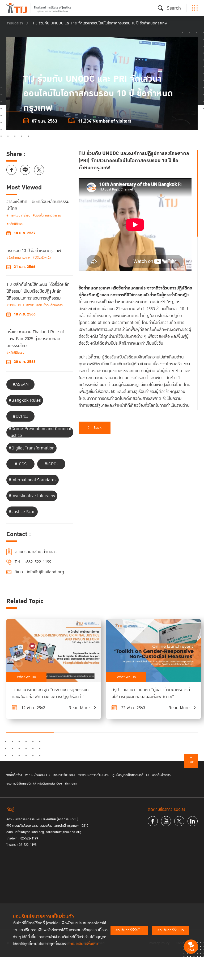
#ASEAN (20, 384)
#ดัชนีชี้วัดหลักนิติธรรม (47, 215)
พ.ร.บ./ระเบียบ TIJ (37, 775)
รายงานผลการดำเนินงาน (93, 775)
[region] (138, 280)
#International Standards (32, 480)
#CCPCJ (20, 416)
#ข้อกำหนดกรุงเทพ (18, 257)
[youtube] (166, 821)
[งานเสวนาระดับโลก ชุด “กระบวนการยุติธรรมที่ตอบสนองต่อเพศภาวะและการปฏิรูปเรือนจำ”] (53, 650)
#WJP (30, 305)
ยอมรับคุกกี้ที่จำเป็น (129, 930)
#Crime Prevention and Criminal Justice (39, 432)
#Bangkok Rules (24, 400)
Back (97, 427)
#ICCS (21, 464)
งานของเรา (14, 23)
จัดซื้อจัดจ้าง (14, 775)
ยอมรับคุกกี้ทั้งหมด (171, 930)
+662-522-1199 (37, 561)
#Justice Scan (22, 511)
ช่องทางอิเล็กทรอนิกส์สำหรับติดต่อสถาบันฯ (34, 783)
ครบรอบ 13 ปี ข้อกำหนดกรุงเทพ (33, 250)
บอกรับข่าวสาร (161, 775)
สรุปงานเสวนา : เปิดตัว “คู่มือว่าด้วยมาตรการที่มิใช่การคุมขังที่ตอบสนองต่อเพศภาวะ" (151, 693)
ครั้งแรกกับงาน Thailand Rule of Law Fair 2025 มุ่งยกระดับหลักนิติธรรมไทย (35, 338)
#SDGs (11, 305)
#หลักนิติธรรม (15, 224)
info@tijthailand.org (45, 572)
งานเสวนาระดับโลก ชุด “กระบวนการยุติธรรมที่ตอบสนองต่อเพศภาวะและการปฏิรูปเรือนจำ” (50, 693)
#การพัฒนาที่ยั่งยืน (18, 215)
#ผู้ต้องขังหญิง (42, 257)
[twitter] (179, 821)
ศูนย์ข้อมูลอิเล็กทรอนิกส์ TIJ (130, 775)
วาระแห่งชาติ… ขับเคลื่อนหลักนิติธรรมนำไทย (37, 205)
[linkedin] (193, 821)
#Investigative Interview (31, 495)
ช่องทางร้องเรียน (64, 775)
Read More (79, 707)
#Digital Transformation (31, 448)
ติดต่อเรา (71, 783)
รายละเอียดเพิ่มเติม (83, 944)
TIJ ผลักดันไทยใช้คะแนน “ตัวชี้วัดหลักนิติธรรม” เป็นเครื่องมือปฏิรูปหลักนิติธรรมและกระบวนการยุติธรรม (38, 291)
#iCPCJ (51, 464)
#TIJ (21, 305)
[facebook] (153, 821)
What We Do (26, 677)
